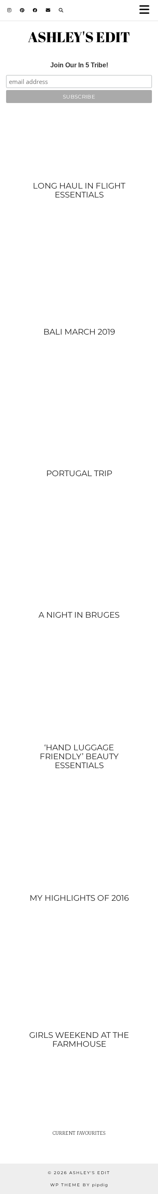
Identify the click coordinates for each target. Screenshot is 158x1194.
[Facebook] (35, 10)
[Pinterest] (22, 10)
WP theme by (79, 1185)
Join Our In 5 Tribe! (79, 65)
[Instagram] (9, 10)
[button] (147, 10)
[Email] (48, 10)
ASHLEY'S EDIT (79, 36)
